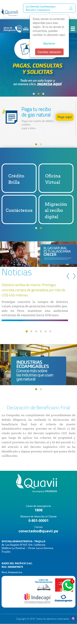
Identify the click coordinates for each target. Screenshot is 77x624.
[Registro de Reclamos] (37, 598)
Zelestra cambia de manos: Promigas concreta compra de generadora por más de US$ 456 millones (33, 290)
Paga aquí (64, 117)
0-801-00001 (38, 520)
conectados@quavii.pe (38, 531)
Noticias (17, 272)
